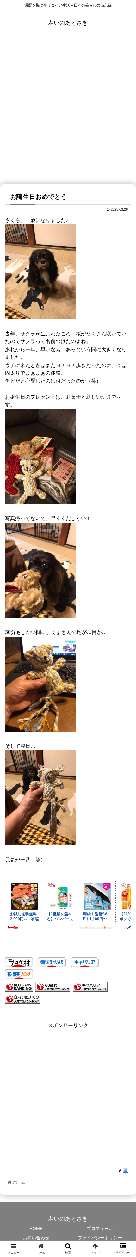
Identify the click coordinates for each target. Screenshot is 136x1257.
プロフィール (100, 1228)
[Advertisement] (68, 113)
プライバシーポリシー (100, 1237)
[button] (122, 796)
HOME (36, 1228)
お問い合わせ (36, 1237)
